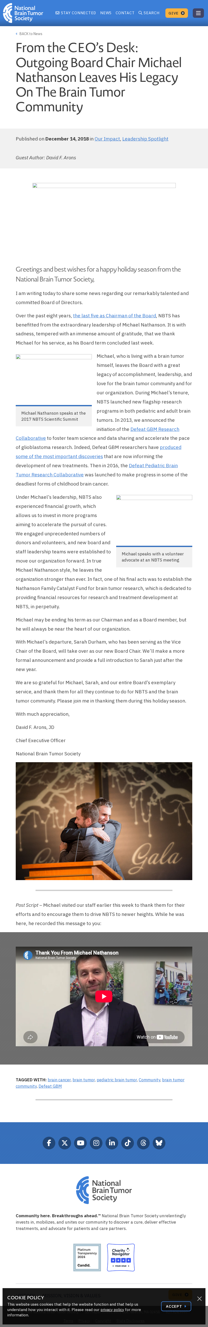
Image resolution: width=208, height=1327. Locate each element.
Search (152, 12)
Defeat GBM (50, 1086)
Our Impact (107, 139)
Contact (125, 12)
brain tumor (84, 1080)
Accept (174, 1306)
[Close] (199, 1298)
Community (149, 1080)
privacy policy (112, 1309)
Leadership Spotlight (145, 139)
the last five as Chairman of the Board (114, 316)
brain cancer (59, 1080)
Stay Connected (78, 12)
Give (174, 13)
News (106, 12)
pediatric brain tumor (117, 1080)
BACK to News (30, 34)
